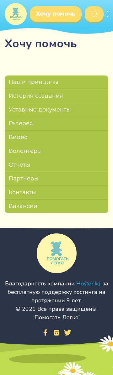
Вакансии (23, 206)
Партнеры (24, 178)
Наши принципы (33, 82)
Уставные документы (40, 109)
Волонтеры (25, 151)
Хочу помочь (55, 13)
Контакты (22, 192)
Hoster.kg (88, 283)
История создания (36, 95)
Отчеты (19, 164)
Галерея (21, 123)
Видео (18, 137)
